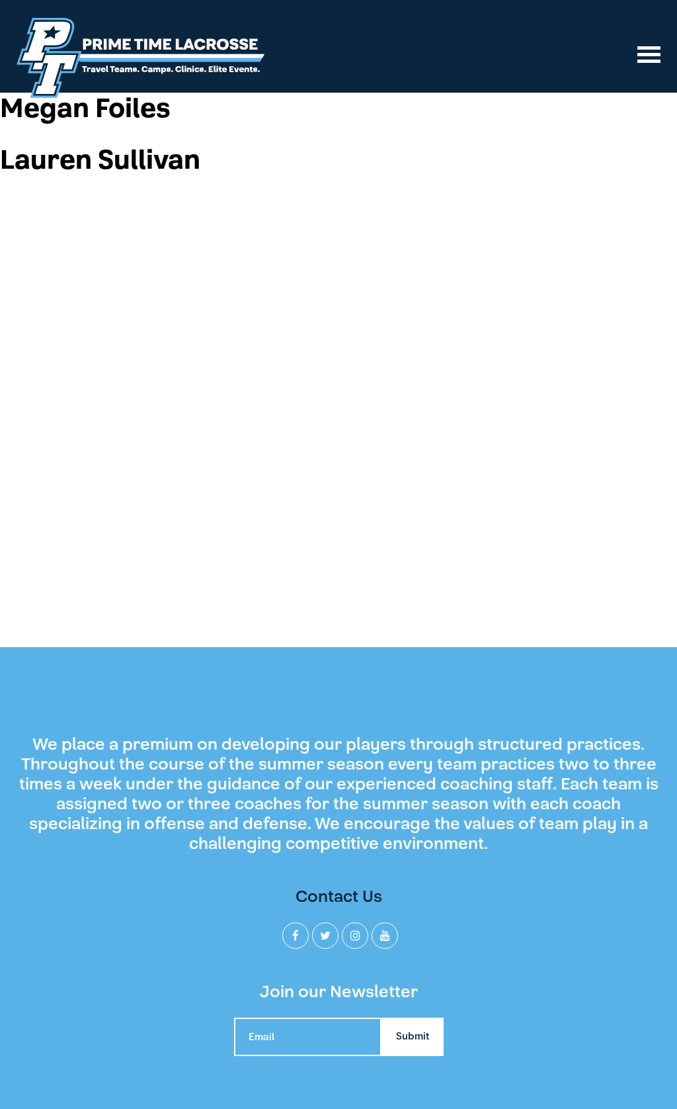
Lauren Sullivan (100, 160)
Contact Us (339, 896)
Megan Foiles (85, 108)
